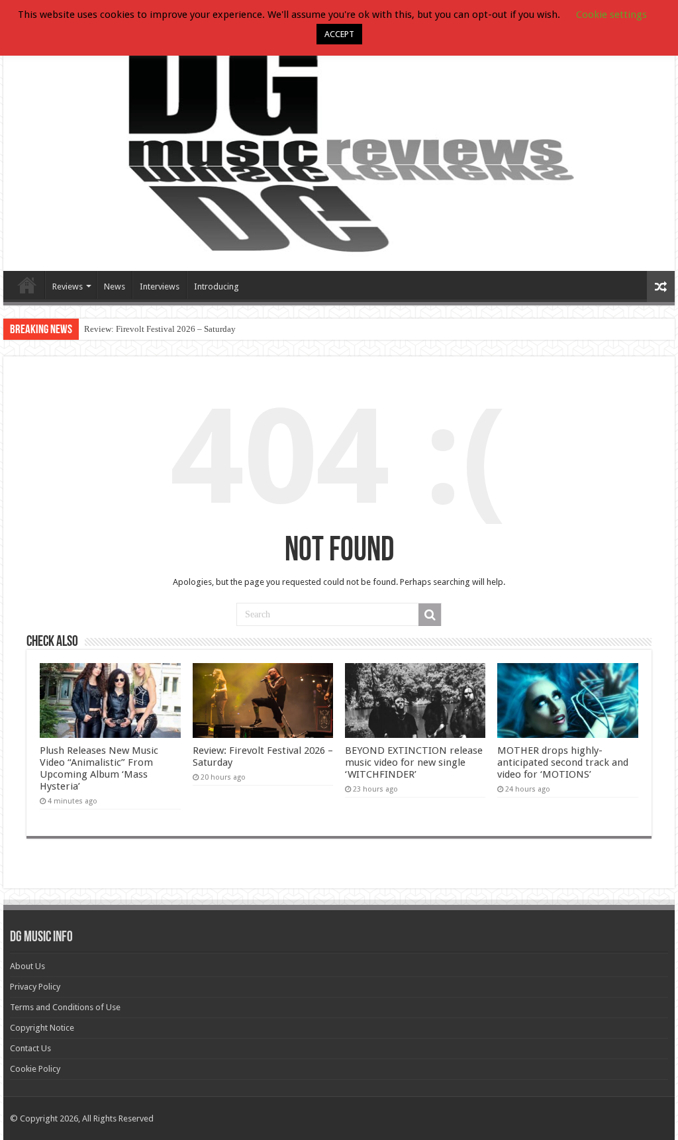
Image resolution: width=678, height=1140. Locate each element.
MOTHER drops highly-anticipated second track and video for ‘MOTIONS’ (562, 762)
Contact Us (30, 1048)
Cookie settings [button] (611, 15)
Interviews (159, 286)
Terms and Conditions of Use (65, 1007)
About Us (27, 966)
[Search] (429, 614)
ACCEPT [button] (339, 34)
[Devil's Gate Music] (339, 143)
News (114, 286)
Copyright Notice (42, 1028)
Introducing (216, 286)
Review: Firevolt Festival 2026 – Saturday (160, 329)
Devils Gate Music (27, 285)
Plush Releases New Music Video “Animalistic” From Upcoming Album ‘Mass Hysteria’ (99, 768)
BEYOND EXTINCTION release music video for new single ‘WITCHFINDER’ (414, 762)
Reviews (67, 286)
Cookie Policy (35, 1069)
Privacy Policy (35, 987)
